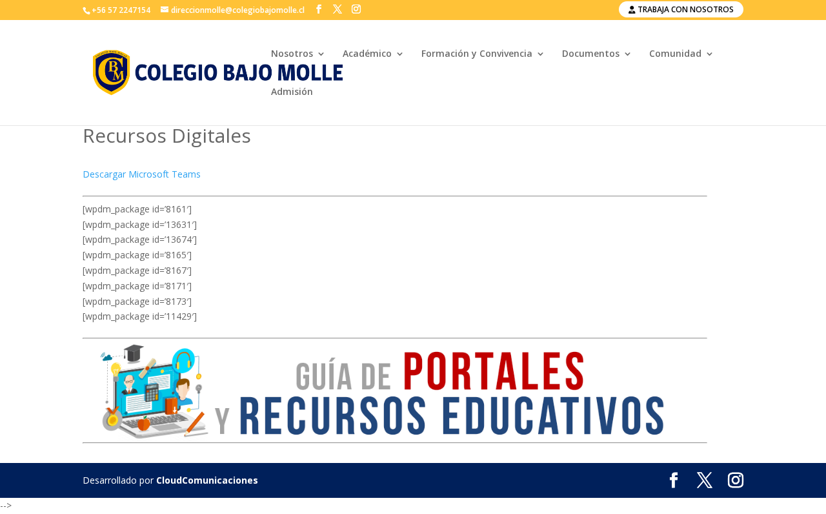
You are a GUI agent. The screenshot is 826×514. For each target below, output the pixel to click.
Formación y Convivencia (476, 54)
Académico (367, 54)
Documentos (591, 54)
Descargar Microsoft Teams (142, 174)
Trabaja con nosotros (685, 9)
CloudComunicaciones (207, 480)
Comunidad (675, 54)
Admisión (292, 92)
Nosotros (292, 54)
